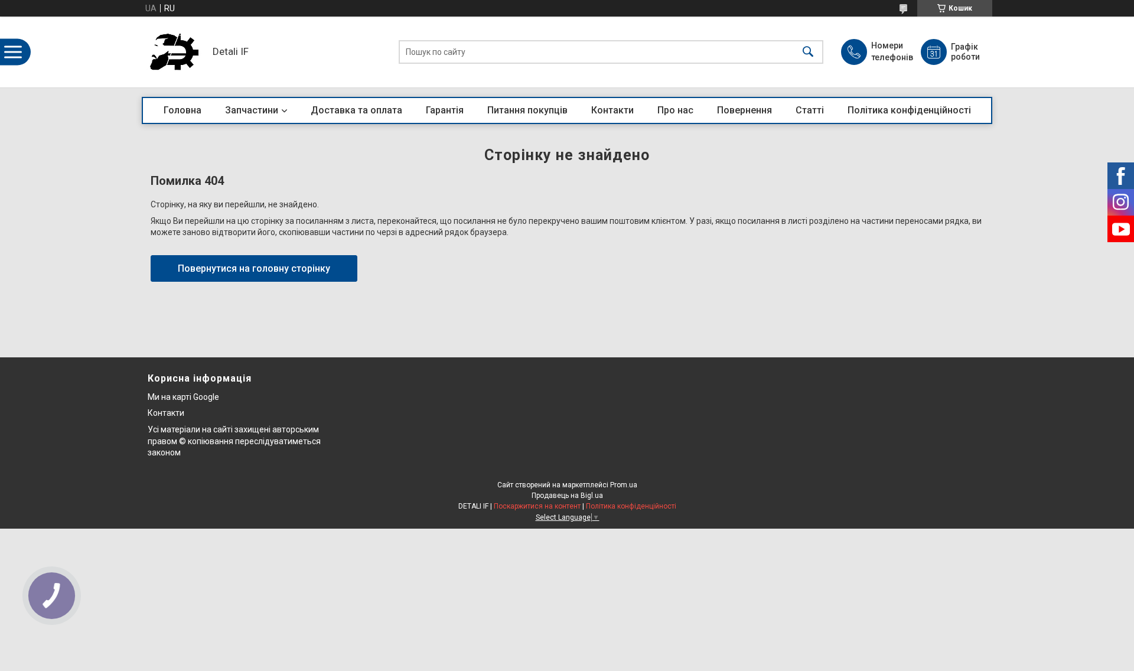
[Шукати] (808, 52)
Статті (810, 110)
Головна (182, 110)
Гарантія (445, 110)
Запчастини (251, 110)
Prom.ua (623, 485)
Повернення (744, 110)
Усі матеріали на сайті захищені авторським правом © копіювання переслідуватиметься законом (234, 441)
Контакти (612, 110)
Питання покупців (527, 110)
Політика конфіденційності (909, 110)
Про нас (675, 110)
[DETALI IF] (174, 52)
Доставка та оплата (356, 110)
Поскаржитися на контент (537, 506)
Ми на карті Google (183, 397)
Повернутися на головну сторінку (254, 268)
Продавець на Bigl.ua (567, 495)
